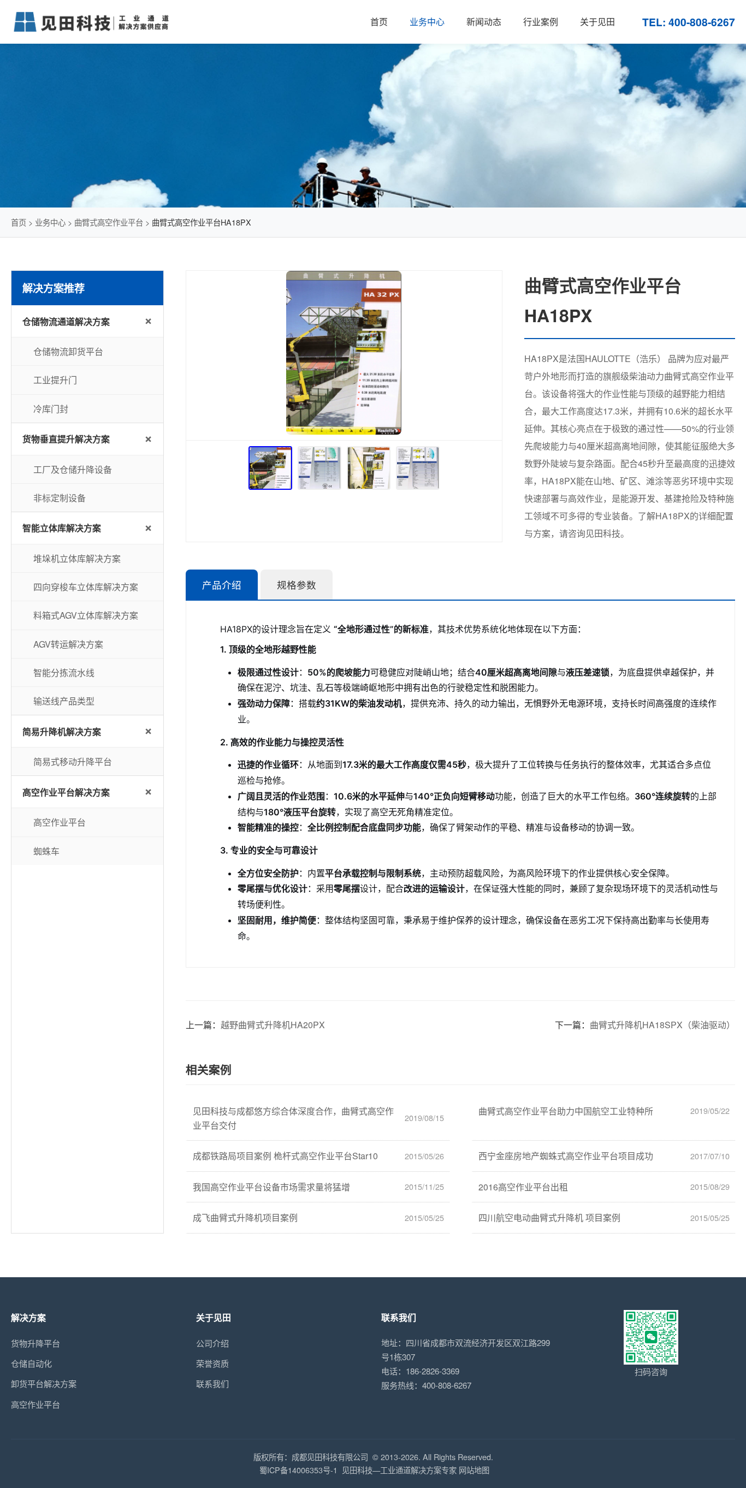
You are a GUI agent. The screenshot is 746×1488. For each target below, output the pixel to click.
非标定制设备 (59, 497)
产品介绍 (221, 585)
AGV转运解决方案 (68, 644)
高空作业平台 (59, 822)
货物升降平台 (35, 1343)
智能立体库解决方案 (61, 527)
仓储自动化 (31, 1363)
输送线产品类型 (63, 701)
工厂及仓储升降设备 (72, 469)
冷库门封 (50, 408)
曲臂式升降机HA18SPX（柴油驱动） (662, 1024)
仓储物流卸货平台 (68, 351)
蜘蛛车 (46, 851)
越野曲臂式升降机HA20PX (273, 1024)
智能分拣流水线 (63, 672)
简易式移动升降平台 (72, 761)
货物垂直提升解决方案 (66, 438)
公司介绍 (212, 1343)
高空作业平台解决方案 (66, 792)
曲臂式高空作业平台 (108, 222)
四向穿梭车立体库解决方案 (85, 586)
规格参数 (296, 585)
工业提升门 (55, 380)
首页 (18, 222)
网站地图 (474, 1469)
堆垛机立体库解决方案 (77, 558)
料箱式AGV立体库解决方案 (85, 615)
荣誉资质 (212, 1363)
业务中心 (50, 222)
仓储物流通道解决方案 (66, 321)
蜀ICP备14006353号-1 (298, 1469)
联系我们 (212, 1383)
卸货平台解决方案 (43, 1383)
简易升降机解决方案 (61, 731)
